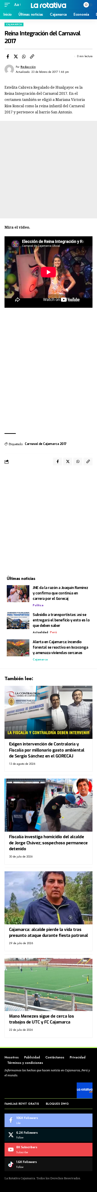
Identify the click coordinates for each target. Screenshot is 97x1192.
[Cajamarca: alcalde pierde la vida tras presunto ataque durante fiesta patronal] (48, 897)
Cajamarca (14, 24)
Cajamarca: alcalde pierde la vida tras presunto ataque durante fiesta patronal (48, 932)
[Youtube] (48, 1149)
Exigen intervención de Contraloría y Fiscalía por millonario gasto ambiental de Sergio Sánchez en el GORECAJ (46, 750)
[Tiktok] (48, 1164)
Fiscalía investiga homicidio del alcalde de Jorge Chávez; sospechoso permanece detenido (48, 843)
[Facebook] (48, 1120)
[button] (8, 5)
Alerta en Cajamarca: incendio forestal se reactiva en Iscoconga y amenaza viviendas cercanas (60, 647)
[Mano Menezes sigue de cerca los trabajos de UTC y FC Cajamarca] (48, 984)
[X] (48, 1135)
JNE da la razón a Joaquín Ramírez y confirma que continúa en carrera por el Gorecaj (60, 593)
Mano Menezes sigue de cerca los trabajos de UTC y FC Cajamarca (41, 1019)
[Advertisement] (48, 169)
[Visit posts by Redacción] (9, 69)
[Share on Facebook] (8, 56)
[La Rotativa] (48, 5)
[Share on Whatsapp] (24, 56)
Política (38, 605)
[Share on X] (16, 56)
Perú (53, 632)
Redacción (28, 67)
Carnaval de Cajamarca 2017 (46, 444)
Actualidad (40, 632)
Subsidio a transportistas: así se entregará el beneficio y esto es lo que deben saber (61, 620)
